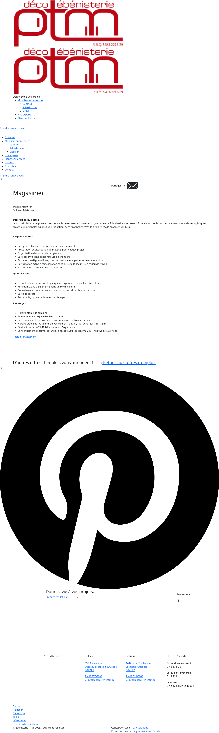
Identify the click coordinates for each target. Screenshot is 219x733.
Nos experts (24, 114)
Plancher (18, 709)
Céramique (19, 713)
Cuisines (27, 103)
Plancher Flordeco (28, 118)
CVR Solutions (140, 727)
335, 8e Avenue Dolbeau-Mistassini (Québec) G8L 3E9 (101, 667)
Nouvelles (10, 166)
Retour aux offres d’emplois (129, 362)
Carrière (9, 162)
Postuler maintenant (25, 336)
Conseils (17, 706)
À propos (10, 137)
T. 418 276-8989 (93, 676)
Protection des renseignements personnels (135, 731)
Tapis (16, 717)
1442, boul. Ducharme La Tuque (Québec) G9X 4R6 (138, 667)
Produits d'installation (25, 724)
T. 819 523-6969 (134, 676)
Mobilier (27, 111)
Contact (9, 169)
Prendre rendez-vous (12, 175)
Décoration (19, 720)
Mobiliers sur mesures (30, 100)
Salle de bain (29, 107)
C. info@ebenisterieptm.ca (100, 680)
